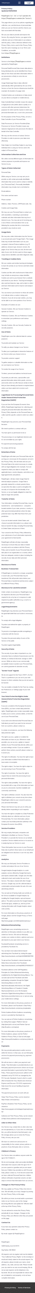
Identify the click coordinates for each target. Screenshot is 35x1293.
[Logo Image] (5, 3)
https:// (4, 18)
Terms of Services (24, 1287)
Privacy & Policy (10, 1287)
